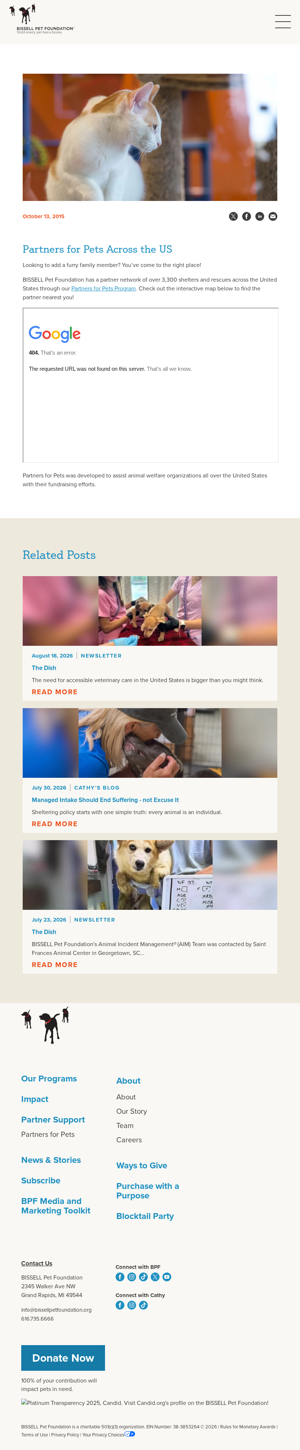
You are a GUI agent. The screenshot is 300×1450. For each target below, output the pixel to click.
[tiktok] (143, 1277)
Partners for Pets (48, 1134)
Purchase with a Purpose (147, 1190)
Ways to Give (141, 1165)
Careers (129, 1139)
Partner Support (53, 1119)
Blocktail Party (145, 1216)
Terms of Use (34, 1434)
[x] (155, 1277)
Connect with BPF (138, 1267)
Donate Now (63, 1358)
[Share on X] (233, 216)
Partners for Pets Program (103, 288)
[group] (150, 638)
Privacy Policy (65, 1434)
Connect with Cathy (140, 1295)
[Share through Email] (273, 216)
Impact (34, 1099)
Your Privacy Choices (103, 1434)
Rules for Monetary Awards (247, 1426)
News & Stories (51, 1160)
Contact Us (36, 1263)
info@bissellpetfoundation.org (56, 1310)
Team (125, 1125)
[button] (283, 21)
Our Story (131, 1111)
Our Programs (49, 1078)
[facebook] (120, 1277)
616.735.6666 (37, 1319)
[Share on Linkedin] (259, 216)
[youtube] (166, 1277)
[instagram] (131, 1277)
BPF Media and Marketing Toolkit (55, 1205)
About (128, 1080)
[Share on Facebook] (246, 216)
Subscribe (40, 1180)
